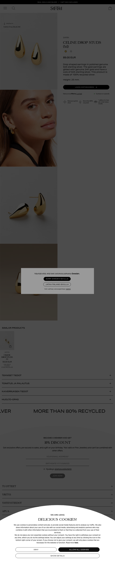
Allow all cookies (79, 550)
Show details (57, 556)
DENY (36, 550)
